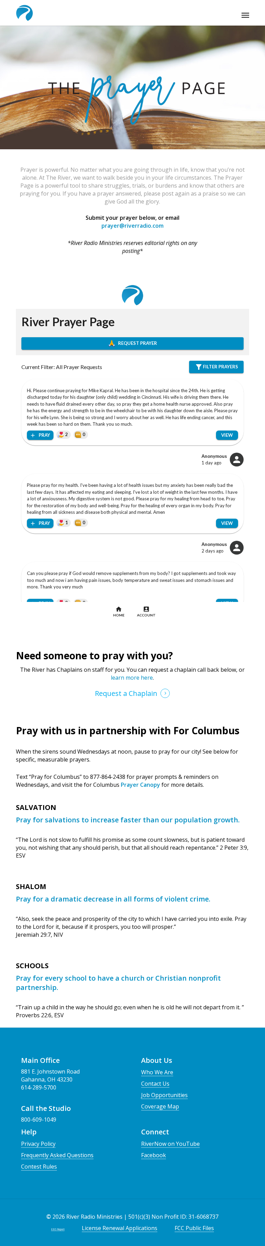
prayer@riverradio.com (132, 225)
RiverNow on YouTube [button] (170, 1144)
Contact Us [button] (155, 1083)
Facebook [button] (153, 1155)
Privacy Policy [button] (38, 1144)
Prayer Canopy (139, 785)
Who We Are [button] (157, 1072)
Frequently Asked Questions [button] (57, 1155)
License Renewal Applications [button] (119, 1228)
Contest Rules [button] (39, 1166)
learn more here (132, 677)
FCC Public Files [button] (194, 1228)
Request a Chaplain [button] (126, 693)
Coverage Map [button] (160, 1106)
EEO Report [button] (58, 1229)
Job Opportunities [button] (164, 1095)
